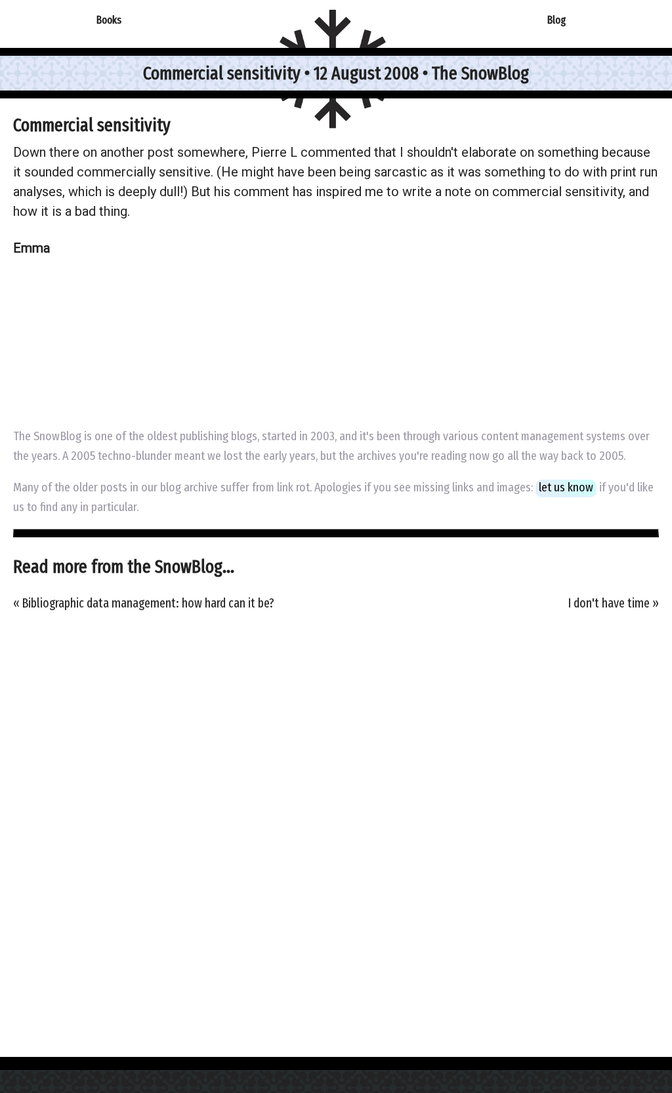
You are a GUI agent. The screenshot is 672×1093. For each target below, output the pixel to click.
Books (108, 19)
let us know (566, 487)
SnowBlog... (194, 566)
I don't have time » (613, 603)
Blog (556, 19)
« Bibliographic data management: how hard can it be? (143, 603)
